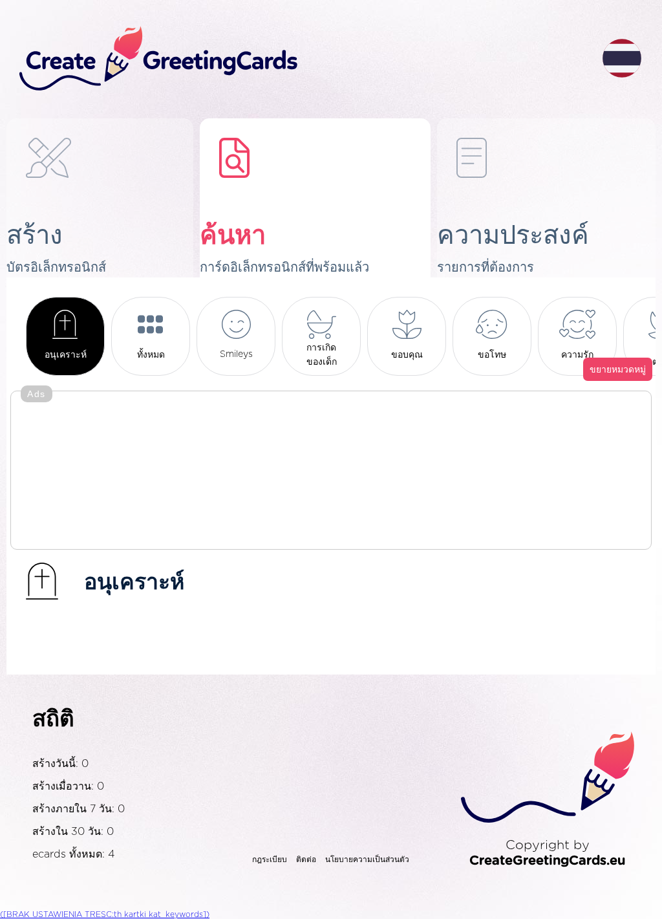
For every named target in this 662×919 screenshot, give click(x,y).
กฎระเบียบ (269, 859)
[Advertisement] (331, 471)
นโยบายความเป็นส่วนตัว (367, 859)
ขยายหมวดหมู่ (618, 369)
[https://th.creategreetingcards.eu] (300, 59)
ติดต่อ (306, 859)
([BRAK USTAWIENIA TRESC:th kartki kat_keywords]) (104, 914)
